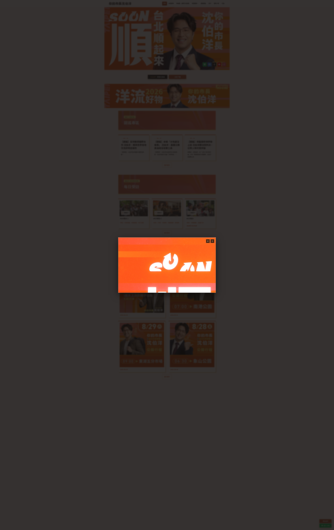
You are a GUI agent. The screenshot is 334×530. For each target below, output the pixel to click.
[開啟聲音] (208, 241)
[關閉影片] (212, 241)
